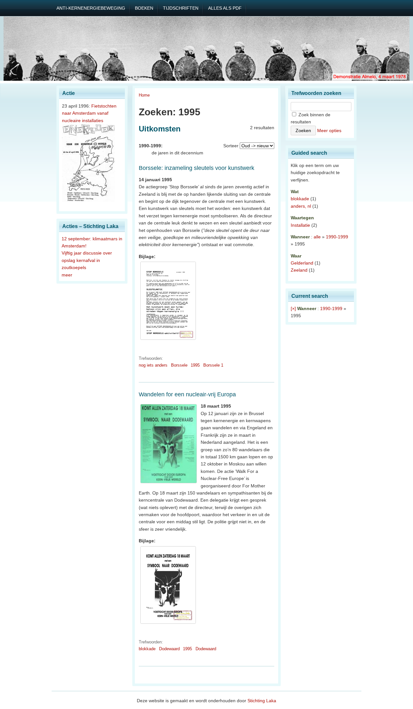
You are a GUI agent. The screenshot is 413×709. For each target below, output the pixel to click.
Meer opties (329, 130)
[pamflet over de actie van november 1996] (168, 339)
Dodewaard (169, 648)
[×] (293, 308)
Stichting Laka (261, 700)
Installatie (300, 225)
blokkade (147, 648)
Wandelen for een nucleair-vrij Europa (187, 394)
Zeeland (299, 270)
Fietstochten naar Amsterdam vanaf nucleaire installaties (89, 113)
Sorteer (230, 145)
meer (67, 274)
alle (317, 236)
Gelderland (302, 263)
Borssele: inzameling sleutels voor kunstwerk (196, 168)
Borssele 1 (213, 365)
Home (144, 95)
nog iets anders (153, 365)
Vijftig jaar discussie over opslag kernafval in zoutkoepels (87, 260)
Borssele (179, 365)
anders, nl (301, 206)
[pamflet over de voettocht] (168, 623)
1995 (195, 365)
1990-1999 (337, 236)
